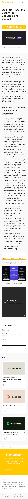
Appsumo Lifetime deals (14, 47)
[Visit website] (24, 379)
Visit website (14, 27)
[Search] (23, 2)
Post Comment (7, 348)
